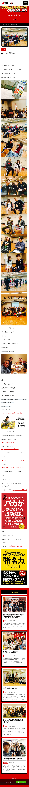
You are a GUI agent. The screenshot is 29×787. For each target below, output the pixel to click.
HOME (2, 24)
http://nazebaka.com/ (7, 442)
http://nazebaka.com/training (10, 449)
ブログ (6, 24)
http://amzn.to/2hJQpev (15, 546)
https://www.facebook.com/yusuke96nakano (15, 461)
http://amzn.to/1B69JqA (20, 490)
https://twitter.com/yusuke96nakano (12, 467)
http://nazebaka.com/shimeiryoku (11, 413)
